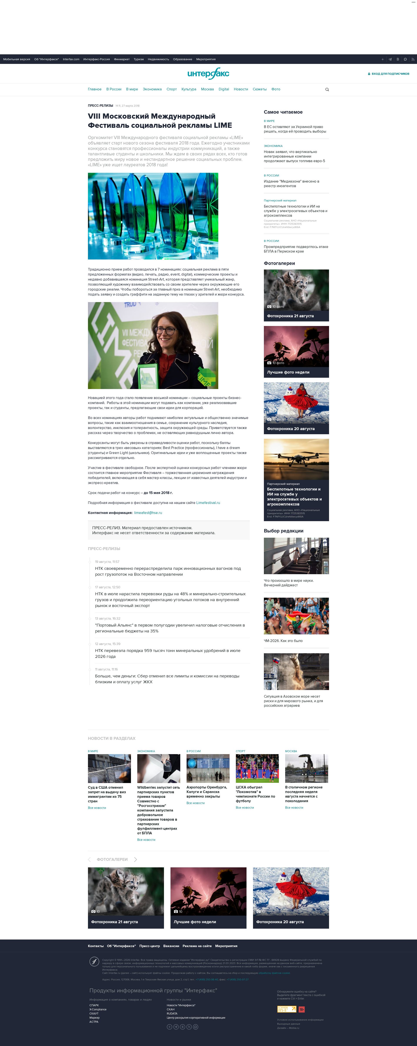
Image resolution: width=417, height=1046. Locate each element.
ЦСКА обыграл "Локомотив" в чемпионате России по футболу (255, 794)
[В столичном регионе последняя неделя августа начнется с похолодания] (306, 782)
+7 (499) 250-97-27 (237, 979)
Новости (241, 89)
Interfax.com (71, 59)
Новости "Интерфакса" (181, 1005)
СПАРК (94, 1005)
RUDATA (172, 1013)
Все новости (97, 808)
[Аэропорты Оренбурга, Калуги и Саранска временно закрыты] (208, 782)
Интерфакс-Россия (96, 59)
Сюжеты (260, 89)
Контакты (96, 946)
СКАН (170, 1009)
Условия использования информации (300, 1019)
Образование (182, 59)
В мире (132, 89)
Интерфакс (208, 73)
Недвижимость (158, 59)
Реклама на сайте (197, 946)
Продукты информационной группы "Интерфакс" (153, 990)
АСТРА (93, 1022)
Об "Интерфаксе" (46, 59)
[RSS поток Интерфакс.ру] (189, 1027)
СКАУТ (93, 1013)
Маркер (94, 1017)
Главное (95, 89)
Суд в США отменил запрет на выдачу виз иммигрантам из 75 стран (107, 794)
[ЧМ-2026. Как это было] (296, 635)
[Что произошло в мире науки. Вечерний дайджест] (296, 575)
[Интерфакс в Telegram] (176, 1027)
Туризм (139, 59)
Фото (275, 89)
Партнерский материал (280, 200)
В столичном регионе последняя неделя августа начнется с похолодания (304, 794)
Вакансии (171, 946)
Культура (189, 89)
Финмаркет (122, 59)
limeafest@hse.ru (148, 513)
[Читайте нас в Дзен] (169, 1027)
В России (113, 89)
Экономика (152, 89)
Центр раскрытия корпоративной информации (196, 1017)
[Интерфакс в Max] (196, 1027)
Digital (224, 89)
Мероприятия (206, 59)
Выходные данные (288, 1024)
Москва (207, 89)
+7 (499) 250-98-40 (207, 979)
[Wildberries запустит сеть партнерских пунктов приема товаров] (158, 782)
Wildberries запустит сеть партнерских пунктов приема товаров (158, 810)
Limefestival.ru (208, 503)
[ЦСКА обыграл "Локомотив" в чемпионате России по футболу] (257, 782)
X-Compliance (97, 1009)
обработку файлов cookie (274, 973)
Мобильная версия (16, 59)
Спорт (172, 89)
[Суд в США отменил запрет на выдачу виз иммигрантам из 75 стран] (109, 782)
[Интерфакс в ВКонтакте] (182, 1027)
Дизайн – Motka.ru (288, 1028)
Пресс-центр (149, 946)
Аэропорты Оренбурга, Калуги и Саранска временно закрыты (207, 792)
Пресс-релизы (100, 106)
